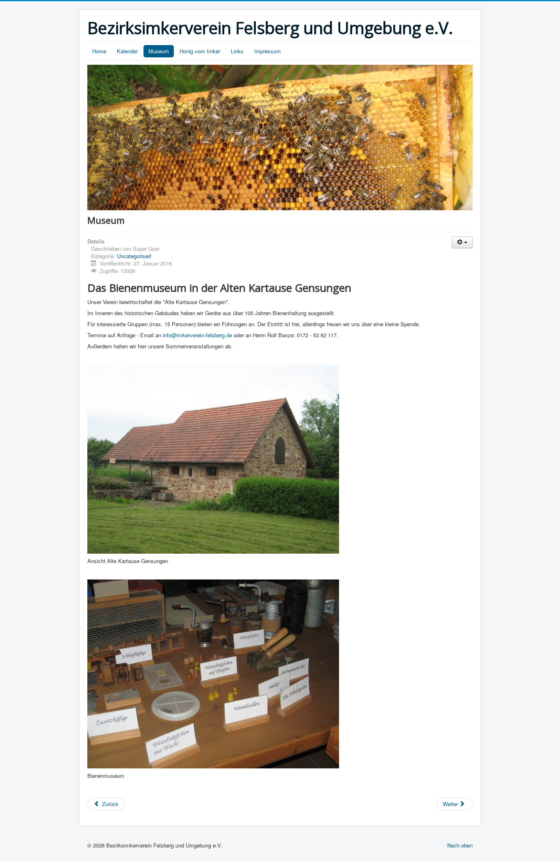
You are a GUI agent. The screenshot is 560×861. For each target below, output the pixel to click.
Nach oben (460, 845)
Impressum (267, 51)
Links (237, 51)
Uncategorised (134, 256)
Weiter (451, 804)
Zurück (109, 804)
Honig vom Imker (200, 51)
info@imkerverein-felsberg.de (197, 335)
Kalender (127, 51)
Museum (158, 51)
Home (99, 51)
